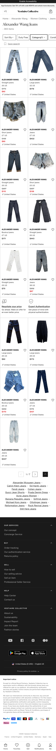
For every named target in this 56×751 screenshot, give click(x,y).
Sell (6, 565)
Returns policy (11, 556)
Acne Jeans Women (26, 495)
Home (5, 18)
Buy (6, 543)
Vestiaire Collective (15, 608)
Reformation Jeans (14, 505)
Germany (38, 737)
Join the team (11, 625)
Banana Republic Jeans (17, 499)
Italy (50, 737)
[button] (50, 11)
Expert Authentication (39, 306)
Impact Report (11, 621)
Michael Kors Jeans (16, 502)
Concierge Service (13, 534)
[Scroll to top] (45, 474)
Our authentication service (17, 551)
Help (6, 591)
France (7, 737)
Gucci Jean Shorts (14, 492)
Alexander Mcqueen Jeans (26, 482)
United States (28, 737)
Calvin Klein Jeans (16, 485)
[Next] (35, 474)
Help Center (10, 595)
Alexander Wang (19, 18)
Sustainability (10, 617)
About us (8, 613)
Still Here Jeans (28, 509)
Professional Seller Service (17, 581)
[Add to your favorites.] (24, 79)
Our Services (11, 525)
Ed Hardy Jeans (38, 485)
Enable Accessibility (28, 1)
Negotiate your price (12, 306)
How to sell (9, 569)
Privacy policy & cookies (27, 671)
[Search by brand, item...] (5, 11)
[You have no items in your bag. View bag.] (50, 11)
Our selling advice (13, 573)
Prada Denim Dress (38, 492)
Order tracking (11, 547)
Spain (45, 737)
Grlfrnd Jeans (40, 499)
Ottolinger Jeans (38, 502)
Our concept (10, 530)
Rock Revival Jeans (38, 505)
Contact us (9, 599)
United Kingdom (16, 737)
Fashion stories (11, 629)
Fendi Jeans (18, 489)
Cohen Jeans (34, 489)
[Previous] (21, 474)
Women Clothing (38, 18)
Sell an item (10, 577)
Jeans (53, 18)
